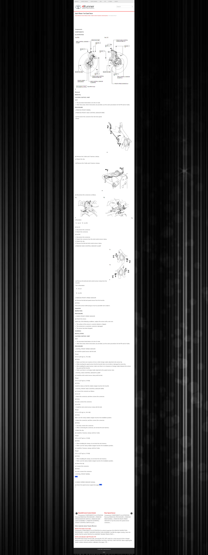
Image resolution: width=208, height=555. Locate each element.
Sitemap (110, 1)
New (101, 1)
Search (116, 1)
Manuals (77, 1)
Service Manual (94, 1)
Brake (89, 15)
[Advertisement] (104, 23)
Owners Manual (84, 1)
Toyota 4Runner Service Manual (81, 15)
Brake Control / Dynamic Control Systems (99, 15)
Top (105, 1)
